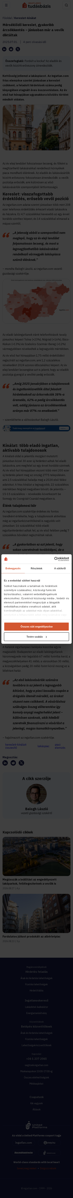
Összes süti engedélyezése (37, 626)
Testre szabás (34, 636)
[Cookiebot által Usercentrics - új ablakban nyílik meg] (54, 559)
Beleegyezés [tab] (13, 568)
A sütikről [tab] (60, 568)
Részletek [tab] (36, 568)
